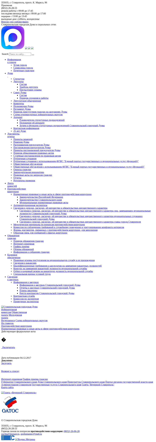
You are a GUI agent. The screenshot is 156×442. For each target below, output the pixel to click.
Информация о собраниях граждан (31, 252)
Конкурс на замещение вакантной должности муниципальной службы (50, 268)
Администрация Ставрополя (16, 384)
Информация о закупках (26, 282)
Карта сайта (7, 387)
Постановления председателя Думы (32, 147)
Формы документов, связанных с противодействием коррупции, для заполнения (55, 230)
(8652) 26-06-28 (72, 431)
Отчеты (17, 177)
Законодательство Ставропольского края (41, 199)
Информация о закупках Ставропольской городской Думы (50, 285)
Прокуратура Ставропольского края (86, 382)
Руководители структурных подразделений (42, 120)
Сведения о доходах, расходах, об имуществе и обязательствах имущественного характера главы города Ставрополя (80, 221)
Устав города (20, 65)
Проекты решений (23, 139)
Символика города (23, 67)
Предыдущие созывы (31, 89)
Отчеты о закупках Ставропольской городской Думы (47, 287)
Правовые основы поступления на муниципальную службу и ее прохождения (54, 260)
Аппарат (17, 117)
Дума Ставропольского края (52, 382)
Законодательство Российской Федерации (41, 197)
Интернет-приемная (23, 243)
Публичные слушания (24, 158)
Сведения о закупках (12, 278)
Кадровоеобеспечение (13, 256)
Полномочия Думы (23, 106)
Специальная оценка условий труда (32, 274)
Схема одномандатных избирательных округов (38, 114)
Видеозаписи (8, 320)
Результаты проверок (24, 180)
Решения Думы (21, 142)
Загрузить (6, 363)
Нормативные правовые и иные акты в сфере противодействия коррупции (52, 194)
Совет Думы (19, 92)
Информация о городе (14, 61)
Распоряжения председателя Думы (31, 144)
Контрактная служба (24, 296)
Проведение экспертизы (26, 301)
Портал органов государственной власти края (129, 382)
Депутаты (18, 81)
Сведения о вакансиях (25, 263)
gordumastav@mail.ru (31, 434)
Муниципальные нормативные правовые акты (44, 202)
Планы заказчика (28, 290)
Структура (18, 78)
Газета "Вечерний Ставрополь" (98, 384)
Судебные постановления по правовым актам (37, 155)
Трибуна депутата (29, 87)
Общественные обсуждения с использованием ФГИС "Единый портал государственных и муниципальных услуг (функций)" (79, 166)
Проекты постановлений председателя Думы (36, 150)
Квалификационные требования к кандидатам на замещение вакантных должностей (57, 265)
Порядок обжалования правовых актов (33, 153)
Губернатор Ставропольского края (19, 382)
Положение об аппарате (32, 122)
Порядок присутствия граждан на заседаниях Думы (40, 111)
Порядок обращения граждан (28, 241)
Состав (23, 84)
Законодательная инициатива (28, 172)
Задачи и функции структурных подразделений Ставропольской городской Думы (62, 125)
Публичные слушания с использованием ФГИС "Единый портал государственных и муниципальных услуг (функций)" (76, 161)
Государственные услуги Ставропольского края (56, 384)
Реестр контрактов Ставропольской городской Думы (47, 293)
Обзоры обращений (23, 249)
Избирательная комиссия (9, 311)
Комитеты (18, 103)
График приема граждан (35, 379)
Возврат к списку (10, 371)
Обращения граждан (13, 237)
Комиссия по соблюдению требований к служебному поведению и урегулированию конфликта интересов (68, 227)
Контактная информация (26, 128)
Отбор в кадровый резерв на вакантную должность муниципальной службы (53, 271)
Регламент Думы (22, 109)
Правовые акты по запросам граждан (32, 175)
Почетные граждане (23, 70)
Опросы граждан (22, 169)
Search (5, 54)
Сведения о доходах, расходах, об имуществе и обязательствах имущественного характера (60, 208)
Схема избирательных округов (32, 320)
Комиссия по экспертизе (26, 298)
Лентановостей (12, 184)
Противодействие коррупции (16, 190)
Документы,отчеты (13, 135)
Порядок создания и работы (34, 98)
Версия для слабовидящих (14, 21)
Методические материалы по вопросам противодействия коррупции (49, 224)
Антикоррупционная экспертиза (30, 205)
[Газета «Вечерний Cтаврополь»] (19, 392)
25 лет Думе (19, 131)
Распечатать (8, 347)
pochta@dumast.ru (10, 434)
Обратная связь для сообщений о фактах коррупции (40, 232)
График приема (21, 246)
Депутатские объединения (27, 100)
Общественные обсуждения (27, 164)
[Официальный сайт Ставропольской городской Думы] (19, 306)
